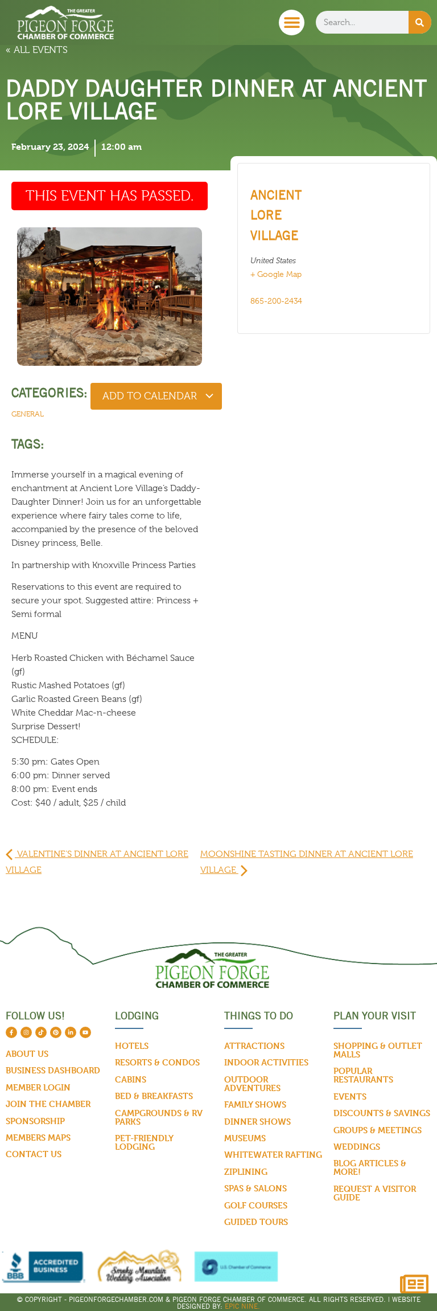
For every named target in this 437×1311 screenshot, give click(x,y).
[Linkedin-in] (70, 1032)
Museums (245, 1138)
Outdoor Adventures (252, 1083)
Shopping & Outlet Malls (377, 1050)
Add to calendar (151, 396)
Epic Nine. (242, 1306)
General (27, 414)
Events (349, 1096)
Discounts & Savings (381, 1113)
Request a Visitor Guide (374, 1193)
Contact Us (33, 1154)
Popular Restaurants (363, 1075)
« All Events (37, 49)
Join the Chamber (48, 1103)
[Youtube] (85, 1032)
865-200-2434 (276, 300)
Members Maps (38, 1137)
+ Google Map (276, 274)
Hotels (132, 1045)
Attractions (254, 1045)
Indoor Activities (266, 1062)
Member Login (38, 1087)
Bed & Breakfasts (154, 1096)
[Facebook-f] (11, 1032)
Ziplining (245, 1171)
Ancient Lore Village (276, 215)
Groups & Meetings (377, 1130)
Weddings (356, 1146)
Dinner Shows (257, 1121)
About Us (27, 1053)
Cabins (130, 1079)
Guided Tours (256, 1221)
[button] (291, 22)
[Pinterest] (55, 1032)
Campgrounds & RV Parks (159, 1117)
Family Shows (255, 1104)
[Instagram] (26, 1032)
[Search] (420, 22)
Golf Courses (255, 1205)
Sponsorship (35, 1121)
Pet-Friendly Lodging (144, 1142)
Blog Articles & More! (369, 1167)
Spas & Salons (255, 1188)
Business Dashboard (53, 1070)
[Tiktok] (41, 1032)
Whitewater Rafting (273, 1154)
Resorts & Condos (157, 1062)
